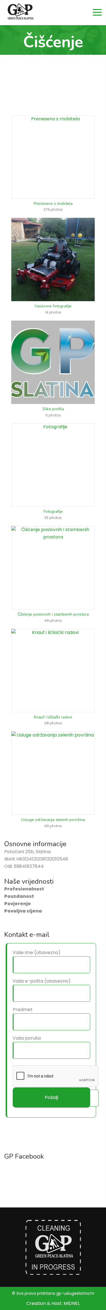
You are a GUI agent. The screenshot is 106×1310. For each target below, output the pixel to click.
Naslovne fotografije (53, 306)
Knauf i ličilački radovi (53, 717)
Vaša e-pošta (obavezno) (42, 981)
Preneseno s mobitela (53, 203)
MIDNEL (72, 1303)
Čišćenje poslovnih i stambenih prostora (53, 614)
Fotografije (53, 511)
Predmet (23, 1009)
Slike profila (53, 409)
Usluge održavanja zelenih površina (53, 819)
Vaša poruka (27, 1038)
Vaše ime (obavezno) (36, 952)
